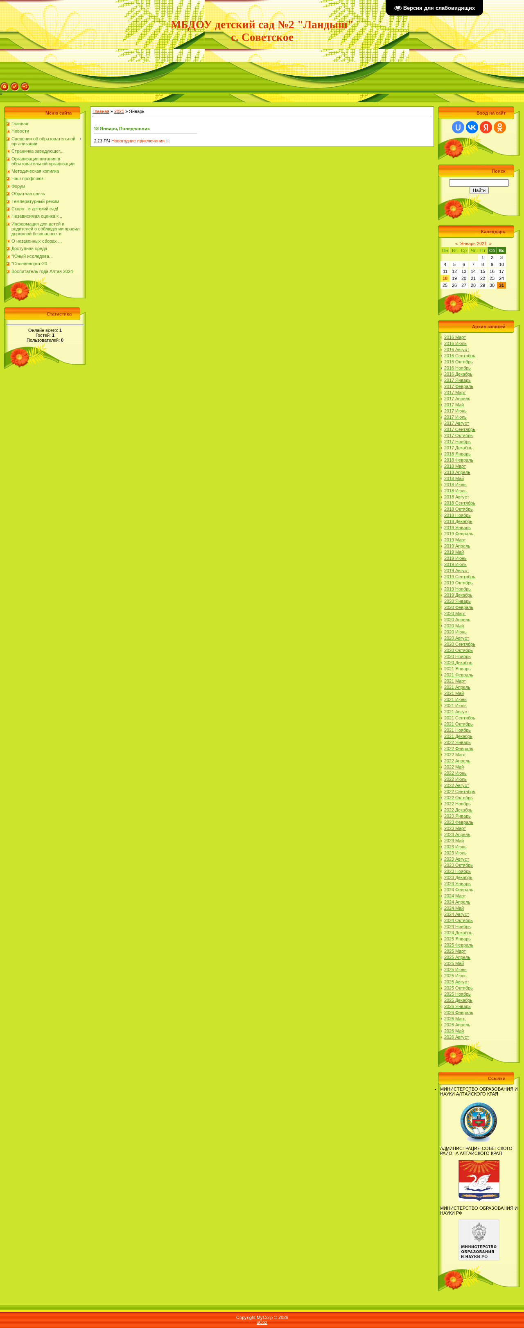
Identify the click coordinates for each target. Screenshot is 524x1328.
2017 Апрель (457, 398)
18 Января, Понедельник (122, 128)
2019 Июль (455, 564)
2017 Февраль (458, 386)
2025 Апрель (457, 957)
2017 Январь (457, 380)
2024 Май (454, 908)
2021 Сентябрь (459, 717)
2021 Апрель (457, 687)
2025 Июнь (455, 969)
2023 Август (456, 859)
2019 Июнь (455, 558)
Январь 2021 (473, 243)
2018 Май (454, 478)
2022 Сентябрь (459, 791)
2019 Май (454, 552)
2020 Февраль (458, 607)
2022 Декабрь (458, 809)
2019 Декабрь (458, 595)
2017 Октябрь (458, 435)
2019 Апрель (457, 545)
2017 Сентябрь (459, 429)
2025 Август (456, 981)
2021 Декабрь (458, 736)
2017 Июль (455, 417)
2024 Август (456, 914)
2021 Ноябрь (457, 730)
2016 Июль (455, 343)
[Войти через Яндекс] (486, 127)
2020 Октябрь (458, 650)
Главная (101, 111)
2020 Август (456, 638)
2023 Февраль (458, 822)
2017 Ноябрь (457, 441)
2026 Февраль (458, 1012)
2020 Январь (457, 601)
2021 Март (455, 681)
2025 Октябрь (458, 987)
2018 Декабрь (458, 521)
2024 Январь (457, 883)
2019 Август (456, 570)
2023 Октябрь (458, 865)
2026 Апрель (457, 1024)
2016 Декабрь (458, 374)
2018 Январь (457, 453)
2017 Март (455, 392)
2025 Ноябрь (457, 994)
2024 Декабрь (458, 932)
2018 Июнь (455, 484)
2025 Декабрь (458, 1000)
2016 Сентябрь (459, 355)
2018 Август (456, 496)
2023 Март (455, 828)
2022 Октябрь (458, 797)
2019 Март (455, 539)
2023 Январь (457, 816)
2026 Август (456, 1037)
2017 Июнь (455, 410)
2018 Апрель (457, 472)
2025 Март (455, 951)
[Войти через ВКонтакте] (472, 127)
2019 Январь (457, 527)
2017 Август (456, 423)
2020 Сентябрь (459, 644)
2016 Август (456, 349)
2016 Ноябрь (457, 367)
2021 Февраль (458, 674)
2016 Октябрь (458, 361)
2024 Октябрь (458, 920)
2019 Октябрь (458, 582)
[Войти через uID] (458, 127)
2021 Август (456, 711)
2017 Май (454, 404)
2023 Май (454, 840)
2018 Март (455, 466)
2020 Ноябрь (457, 656)
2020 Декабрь (458, 662)
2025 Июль (455, 975)
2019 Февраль (458, 533)
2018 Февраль (458, 460)
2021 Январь (457, 668)
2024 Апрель (457, 902)
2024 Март (455, 895)
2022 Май (454, 766)
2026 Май (454, 1030)
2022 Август (456, 785)
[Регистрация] (14, 84)
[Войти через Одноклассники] (500, 127)
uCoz (262, 1322)
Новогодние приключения (138, 140)
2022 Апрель (457, 760)
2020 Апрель (457, 619)
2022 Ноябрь (457, 803)
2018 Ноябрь (457, 515)
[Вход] (24, 84)
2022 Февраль (458, 748)
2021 (119, 111)
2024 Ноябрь (457, 926)
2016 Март (455, 337)
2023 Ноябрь (457, 871)
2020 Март (455, 613)
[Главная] (4, 84)
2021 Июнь (455, 699)
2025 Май (454, 963)
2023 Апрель (457, 834)
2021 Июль (455, 705)
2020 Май (454, 625)
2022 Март (455, 754)
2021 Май (454, 693)
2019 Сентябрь (459, 576)
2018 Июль (455, 490)
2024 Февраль (458, 889)
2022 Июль (455, 779)
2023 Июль (455, 852)
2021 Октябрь (458, 723)
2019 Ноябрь (457, 588)
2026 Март (455, 1018)
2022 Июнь (455, 773)
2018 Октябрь (458, 509)
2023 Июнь (455, 846)
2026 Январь (457, 1006)
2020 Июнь (455, 631)
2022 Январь (457, 742)
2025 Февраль (458, 944)
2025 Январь (457, 938)
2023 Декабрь (458, 877)
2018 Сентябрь (459, 503)
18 (445, 278)
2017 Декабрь (458, 447)
